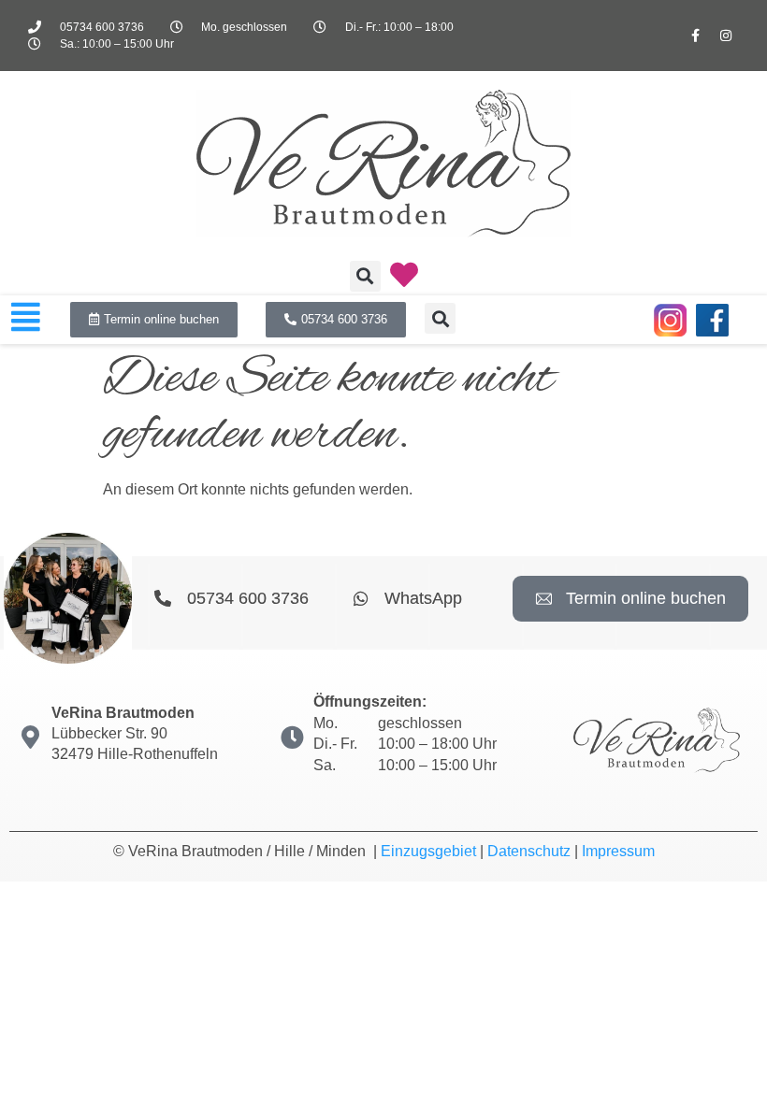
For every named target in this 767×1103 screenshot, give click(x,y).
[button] (365, 276)
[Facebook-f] (695, 35)
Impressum (618, 851)
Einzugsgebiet (428, 851)
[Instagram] (726, 35)
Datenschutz (529, 851)
